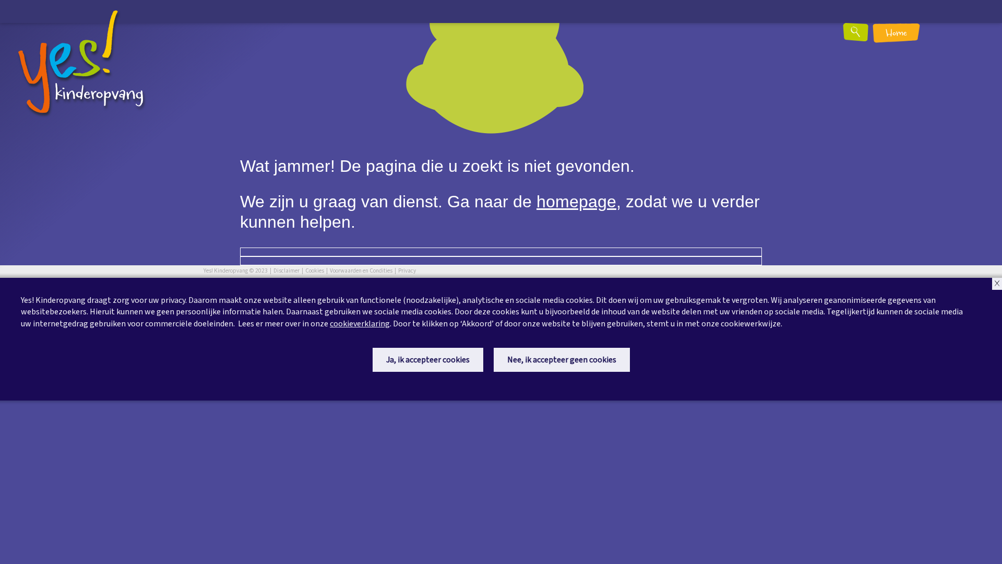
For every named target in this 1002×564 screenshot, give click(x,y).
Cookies (314, 271)
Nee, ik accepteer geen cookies (561, 360)
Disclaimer (286, 271)
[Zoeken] (862, 36)
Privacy (407, 271)
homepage (576, 201)
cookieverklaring (360, 324)
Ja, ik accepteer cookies (428, 360)
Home (896, 34)
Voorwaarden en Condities (361, 271)
